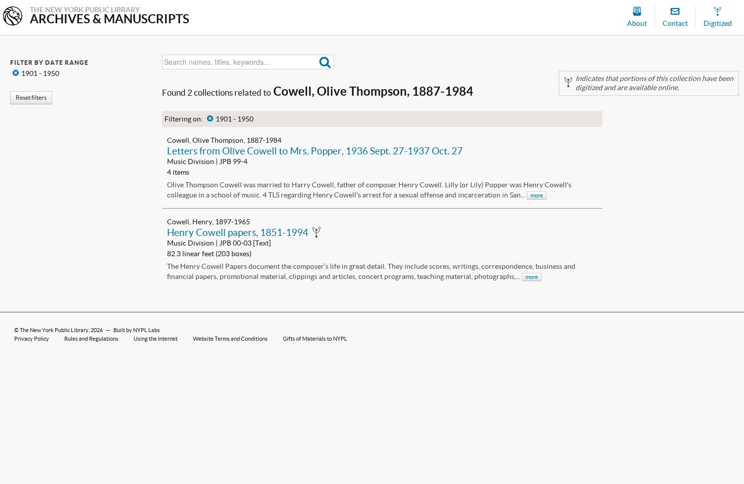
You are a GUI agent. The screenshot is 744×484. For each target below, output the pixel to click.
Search (325, 62)
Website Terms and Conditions (230, 339)
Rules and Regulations (91, 339)
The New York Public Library (54, 330)
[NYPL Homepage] (12, 17)
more (536, 195)
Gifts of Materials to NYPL (315, 339)
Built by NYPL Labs (136, 330)
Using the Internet (156, 339)
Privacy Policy (31, 339)
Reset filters (31, 97)
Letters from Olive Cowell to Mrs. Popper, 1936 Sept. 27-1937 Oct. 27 (315, 150)
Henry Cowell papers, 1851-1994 (237, 232)
